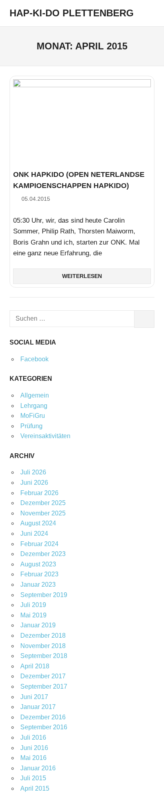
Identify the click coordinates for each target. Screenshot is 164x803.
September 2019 (43, 594)
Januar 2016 (38, 768)
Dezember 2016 (43, 717)
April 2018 (34, 666)
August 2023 (38, 564)
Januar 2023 (38, 584)
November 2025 (43, 513)
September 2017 (43, 686)
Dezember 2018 (43, 635)
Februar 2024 (39, 544)
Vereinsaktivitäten (45, 436)
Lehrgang (33, 405)
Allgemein (34, 395)
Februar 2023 (39, 574)
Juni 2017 (34, 696)
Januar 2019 (38, 625)
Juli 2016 (33, 737)
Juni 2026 (34, 482)
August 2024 (38, 523)
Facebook (34, 359)
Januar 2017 (38, 706)
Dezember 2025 (43, 502)
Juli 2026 (33, 472)
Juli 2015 (33, 778)
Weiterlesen (82, 276)
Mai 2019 (33, 615)
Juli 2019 (33, 604)
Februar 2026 (39, 493)
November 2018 (43, 645)
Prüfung (31, 426)
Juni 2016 (34, 747)
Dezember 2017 (43, 676)
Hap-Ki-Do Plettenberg (72, 13)
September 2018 (43, 655)
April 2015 (34, 788)
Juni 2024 (34, 533)
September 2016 (43, 727)
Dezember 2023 (43, 553)
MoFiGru (32, 415)
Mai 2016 (33, 757)
